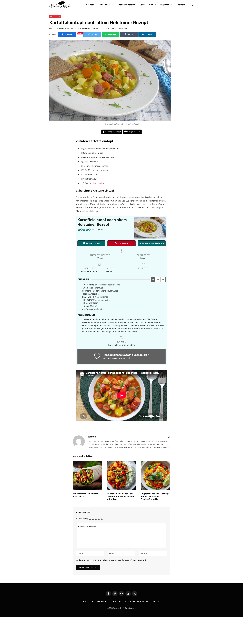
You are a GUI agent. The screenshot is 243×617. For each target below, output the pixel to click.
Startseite (91, 5)
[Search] (192, 5)
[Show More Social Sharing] (159, 34)
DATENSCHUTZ (102, 602)
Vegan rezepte (167, 5)
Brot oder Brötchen (126, 5)
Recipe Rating (82, 518)
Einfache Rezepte (129, 608)
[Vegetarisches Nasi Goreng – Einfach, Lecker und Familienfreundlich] (155, 475)
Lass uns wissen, (110, 358)
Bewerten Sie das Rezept (153, 243)
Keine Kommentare (120, 28)
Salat (142, 5)
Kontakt (181, 5)
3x (163, 279)
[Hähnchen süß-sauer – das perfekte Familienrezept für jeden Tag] (121, 475)
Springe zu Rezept (113, 132)
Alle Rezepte (106, 5)
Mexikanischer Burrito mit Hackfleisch (85, 495)
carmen (61, 28)
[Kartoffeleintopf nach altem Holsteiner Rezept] (110, 120)
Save (80, 33)
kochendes (98, 183)
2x (158, 279)
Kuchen (152, 5)
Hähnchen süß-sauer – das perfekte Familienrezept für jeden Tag (120, 496)
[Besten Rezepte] (59, 5)
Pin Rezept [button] (123, 243)
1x (153, 279)
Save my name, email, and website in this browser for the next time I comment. (112, 560)
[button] (78, 229)
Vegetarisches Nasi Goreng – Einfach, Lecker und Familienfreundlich (155, 496)
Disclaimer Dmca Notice (136, 602)
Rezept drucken (133, 132)
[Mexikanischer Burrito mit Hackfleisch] (87, 475)
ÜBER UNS (117, 602)
